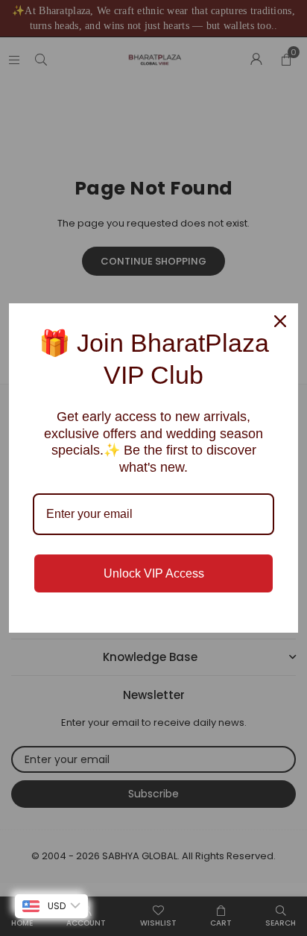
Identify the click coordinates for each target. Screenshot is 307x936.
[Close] (280, 321)
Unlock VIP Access (154, 573)
